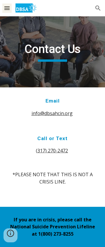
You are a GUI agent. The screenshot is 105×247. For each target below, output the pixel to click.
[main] (52, 52)
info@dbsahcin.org (52, 113)
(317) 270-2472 (52, 150)
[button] (7, 8)
